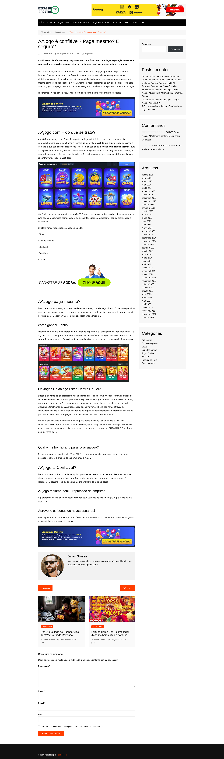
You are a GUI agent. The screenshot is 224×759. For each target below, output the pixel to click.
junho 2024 (147, 258)
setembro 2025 (149, 208)
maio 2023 (147, 301)
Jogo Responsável (101, 22)
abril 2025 (146, 224)
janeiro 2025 (147, 234)
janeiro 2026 (147, 195)
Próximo (126, 588)
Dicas (134, 22)
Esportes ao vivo (120, 22)
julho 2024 (147, 254)
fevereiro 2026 (148, 191)
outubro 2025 (148, 204)
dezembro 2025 (149, 198)
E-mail (41, 703)
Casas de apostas (81, 22)
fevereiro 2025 (148, 231)
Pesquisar (146, 44)
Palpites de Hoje (149, 360)
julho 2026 (147, 178)
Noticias (144, 22)
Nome (41, 691)
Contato (51, 22)
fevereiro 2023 (148, 311)
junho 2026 (147, 181)
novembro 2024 (149, 241)
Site (40, 715)
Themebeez (62, 755)
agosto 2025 (147, 211)
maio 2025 (147, 221)
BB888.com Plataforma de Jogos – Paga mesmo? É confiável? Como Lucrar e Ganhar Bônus (162, 93)
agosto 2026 (147, 175)
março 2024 (147, 268)
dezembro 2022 (149, 314)
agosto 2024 (147, 251)
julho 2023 (147, 294)
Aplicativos (147, 340)
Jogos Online (64, 22)
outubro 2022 (148, 317)
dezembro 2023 (149, 278)
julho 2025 (147, 214)
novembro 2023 (149, 281)
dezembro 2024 (149, 238)
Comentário (44, 666)
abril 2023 (146, 304)
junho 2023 (147, 297)
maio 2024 (147, 261)
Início (41, 22)
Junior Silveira (46, 54)
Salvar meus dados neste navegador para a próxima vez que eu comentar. (72, 726)
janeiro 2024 (147, 274)
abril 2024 (146, 264)
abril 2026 (146, 188)
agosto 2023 (147, 291)
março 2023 (147, 307)
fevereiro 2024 (148, 271)
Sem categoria (148, 363)
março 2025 (147, 228)
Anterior (46, 588)
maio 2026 (147, 185)
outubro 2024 (148, 244)
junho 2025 (147, 218)
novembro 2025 (149, 201)
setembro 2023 (149, 288)
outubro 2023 (148, 284)
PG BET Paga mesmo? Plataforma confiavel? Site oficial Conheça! (161, 136)
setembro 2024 (149, 248)
